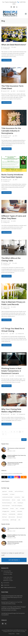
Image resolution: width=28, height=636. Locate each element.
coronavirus (17, 497)
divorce (13, 500)
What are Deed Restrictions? (13, 44)
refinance (4, 514)
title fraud (4, 517)
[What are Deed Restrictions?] (14, 34)
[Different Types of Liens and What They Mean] (14, 206)
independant (5, 508)
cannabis (11, 491)
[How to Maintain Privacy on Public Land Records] (14, 291)
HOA (15, 502)
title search (19, 517)
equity (18, 500)
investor (12, 508)
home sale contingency (17, 505)
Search (24, 439)
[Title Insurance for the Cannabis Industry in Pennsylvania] (14, 117)
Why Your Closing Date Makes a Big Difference (11, 410)
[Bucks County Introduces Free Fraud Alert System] (14, 164)
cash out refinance (19, 491)
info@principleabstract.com (9, 587)
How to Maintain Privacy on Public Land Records (13, 303)
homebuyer (20, 502)
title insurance (12, 517)
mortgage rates (5, 511)
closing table (5, 494)
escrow (23, 500)
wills (19, 519)
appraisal (4, 491)
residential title (12, 514)
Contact (17, 633)
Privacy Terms (12, 633)
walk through (13, 519)
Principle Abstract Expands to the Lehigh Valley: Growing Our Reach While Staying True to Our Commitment (12, 597)
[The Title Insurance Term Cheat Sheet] (14, 75)
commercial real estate (7, 497)
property (13, 511)
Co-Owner (12, 494)
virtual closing (5, 519)
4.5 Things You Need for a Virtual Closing (12, 329)
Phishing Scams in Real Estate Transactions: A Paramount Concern (11, 370)
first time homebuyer (7, 502)
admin (14, 47)
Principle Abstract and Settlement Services (15, 630)
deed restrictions (6, 500)
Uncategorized (6, 48)
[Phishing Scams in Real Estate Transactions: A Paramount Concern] (14, 359)
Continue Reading (6, 60)
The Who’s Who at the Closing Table (11, 259)
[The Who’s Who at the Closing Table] (14, 247)
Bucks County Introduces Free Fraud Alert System (12, 175)
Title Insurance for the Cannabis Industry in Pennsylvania (11, 130)
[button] (26, 13)
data (23, 497)
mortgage (22, 508)
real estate (19, 511)
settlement (19, 514)
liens (17, 508)
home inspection (6, 505)
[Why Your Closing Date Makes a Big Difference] (14, 399)
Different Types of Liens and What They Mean (13, 217)
